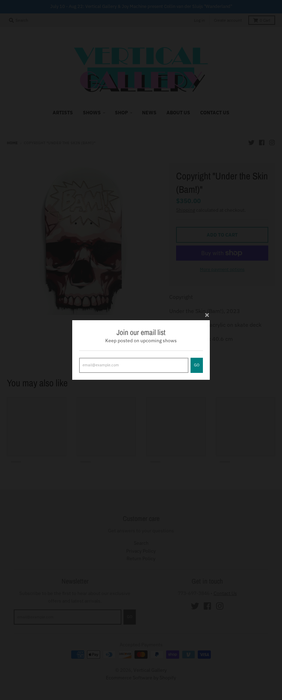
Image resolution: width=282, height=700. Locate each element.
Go (196, 365)
